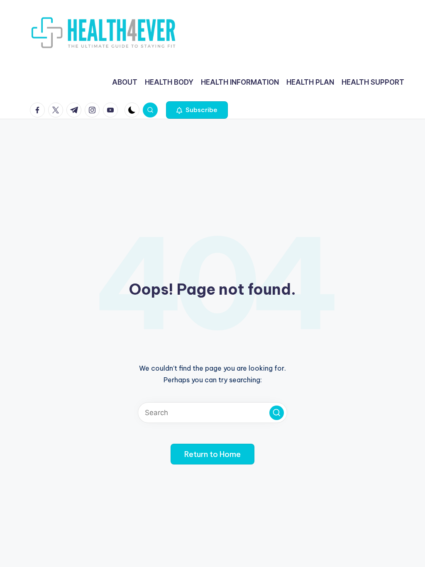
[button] (197, 110)
